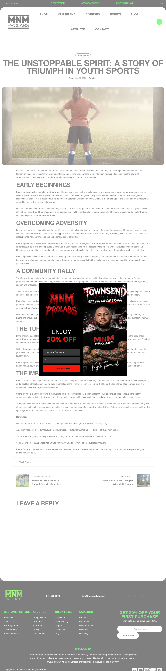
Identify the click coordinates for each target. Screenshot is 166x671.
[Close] (124, 286)
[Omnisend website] (83, 382)
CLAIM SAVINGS (61, 368)
